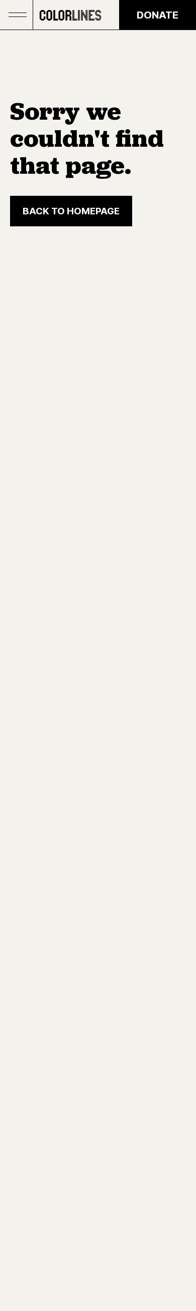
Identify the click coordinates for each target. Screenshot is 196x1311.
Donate (157, 15)
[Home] (70, 15)
